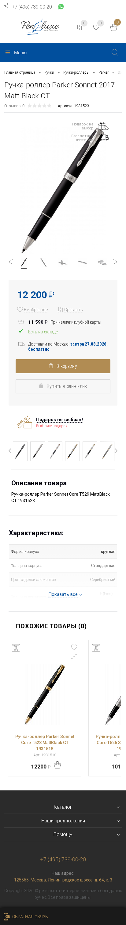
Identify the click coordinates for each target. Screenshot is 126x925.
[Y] (114, 52)
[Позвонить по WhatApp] (61, 7)
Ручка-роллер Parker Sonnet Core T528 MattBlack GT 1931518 (44, 742)
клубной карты (87, 322)
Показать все (63, 594)
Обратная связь (29, 916)
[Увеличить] (63, 190)
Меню (20, 52)
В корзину (66, 366)
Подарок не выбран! (59, 419)
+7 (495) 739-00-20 (32, 7)
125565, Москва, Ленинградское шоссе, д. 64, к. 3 (63, 880)
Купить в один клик (66, 386)
